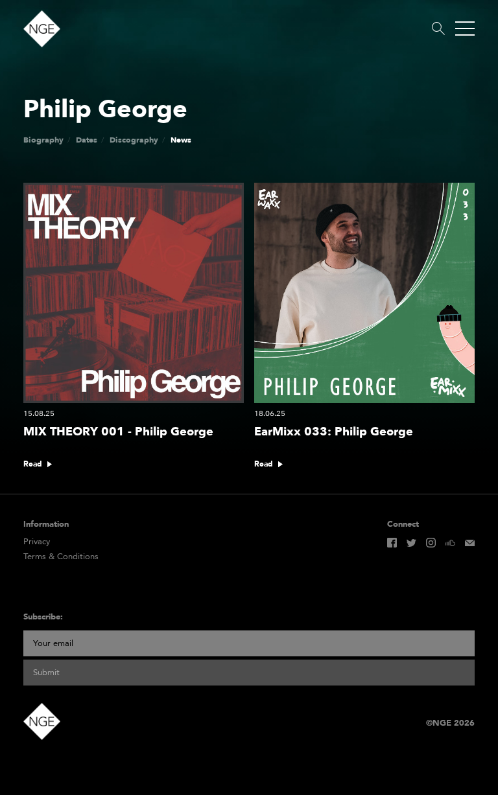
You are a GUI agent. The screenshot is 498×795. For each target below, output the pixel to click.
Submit (46, 672)
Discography (134, 140)
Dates (86, 140)
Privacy (36, 542)
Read (32, 464)
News (181, 140)
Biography (43, 140)
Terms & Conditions (61, 557)
